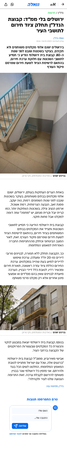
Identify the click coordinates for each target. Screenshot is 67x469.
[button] (52, 4)
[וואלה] (33, 4)
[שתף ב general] (6, 4)
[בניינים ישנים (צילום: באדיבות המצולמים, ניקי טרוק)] (33, 126)
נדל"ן (61, 386)
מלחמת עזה (52, 386)
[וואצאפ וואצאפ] (12, 4)
